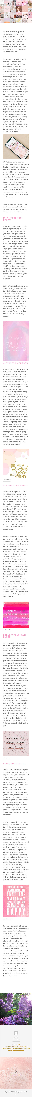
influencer (14, 1048)
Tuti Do (16, 1039)
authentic (9, 1046)
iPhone (24, 1048)
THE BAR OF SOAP (16, 1075)
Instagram (19, 1048)
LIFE (19, 1044)
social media (20, 1050)
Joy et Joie (14, 1050)
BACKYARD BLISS (16, 1011)
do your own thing (21, 1046)
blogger (14, 1046)
